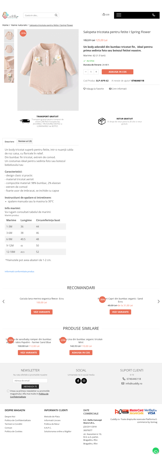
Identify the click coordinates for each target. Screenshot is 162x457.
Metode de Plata (52, 416)
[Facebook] (78, 381)
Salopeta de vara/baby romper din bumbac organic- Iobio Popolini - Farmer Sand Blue (28, 341)
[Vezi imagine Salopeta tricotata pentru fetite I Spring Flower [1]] (9, 49)
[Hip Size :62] (64, 252)
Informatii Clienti (56, 410)
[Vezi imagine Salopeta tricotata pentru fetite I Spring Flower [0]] (9, 35)
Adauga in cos (118, 71)
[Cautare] (56, 15)
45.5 (22, 252)
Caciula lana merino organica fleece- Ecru (42, 298)
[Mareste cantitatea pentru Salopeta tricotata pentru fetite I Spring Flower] (96, 71)
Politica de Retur (51, 424)
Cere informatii (119, 88)
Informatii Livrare (52, 420)
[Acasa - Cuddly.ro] (10, 15)
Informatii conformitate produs (19, 271)
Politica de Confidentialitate (18, 420)
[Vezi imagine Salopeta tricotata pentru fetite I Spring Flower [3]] (9, 76)
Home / (6, 25)
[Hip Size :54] (64, 226)
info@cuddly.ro (133, 383)
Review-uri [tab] (25, 141)
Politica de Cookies (13, 431)
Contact (8, 427)
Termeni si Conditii (13, 424)
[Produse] (119, 15)
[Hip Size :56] (64, 233)
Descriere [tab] (9, 141)
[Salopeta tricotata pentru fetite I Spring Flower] (48, 70)
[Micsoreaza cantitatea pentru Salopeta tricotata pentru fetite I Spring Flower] (85, 71)
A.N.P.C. (47, 427)
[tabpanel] (48, 70)
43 (22, 245)
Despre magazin (15, 410)
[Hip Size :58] (64, 239)
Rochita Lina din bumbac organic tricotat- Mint (81, 341)
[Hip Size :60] (64, 245)
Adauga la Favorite (95, 88)
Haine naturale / (20, 25)
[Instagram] (84, 381)
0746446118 (133, 378)
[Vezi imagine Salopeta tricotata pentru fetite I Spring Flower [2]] (9, 62)
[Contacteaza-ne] (153, 15)
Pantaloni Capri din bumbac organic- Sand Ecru (120, 300)
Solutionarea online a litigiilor (57, 431)
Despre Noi (10, 416)
